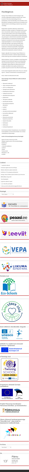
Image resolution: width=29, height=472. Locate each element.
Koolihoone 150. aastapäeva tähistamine (9, 172)
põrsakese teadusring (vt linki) (11, 139)
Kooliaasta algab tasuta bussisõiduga (9, 167)
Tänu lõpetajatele (4, 179)
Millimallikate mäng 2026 (6, 176)
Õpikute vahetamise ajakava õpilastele (9, 169)
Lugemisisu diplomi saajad (6, 181)
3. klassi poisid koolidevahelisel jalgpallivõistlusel (11, 186)
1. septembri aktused (5, 165)
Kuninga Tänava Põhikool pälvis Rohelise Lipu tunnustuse (13, 174)
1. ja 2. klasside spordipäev (6, 183)
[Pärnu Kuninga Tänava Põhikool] (14, 3)
